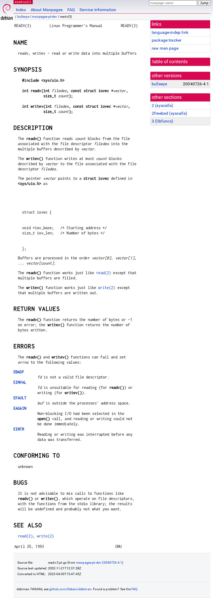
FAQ (71, 9)
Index (21, 9)
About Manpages (47, 9)
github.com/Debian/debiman (70, 589)
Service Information (97, 9)
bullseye (23, 16)
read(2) (103, 273)
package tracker (166, 40)
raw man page (165, 48)
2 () (162, 105)
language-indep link (170, 32)
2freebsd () (169, 113)
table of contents (170, 61)
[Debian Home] (6, 10)
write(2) (106, 287)
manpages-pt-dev (44, 16)
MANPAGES (23, 2)
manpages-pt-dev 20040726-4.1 (99, 562)
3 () (162, 121)
